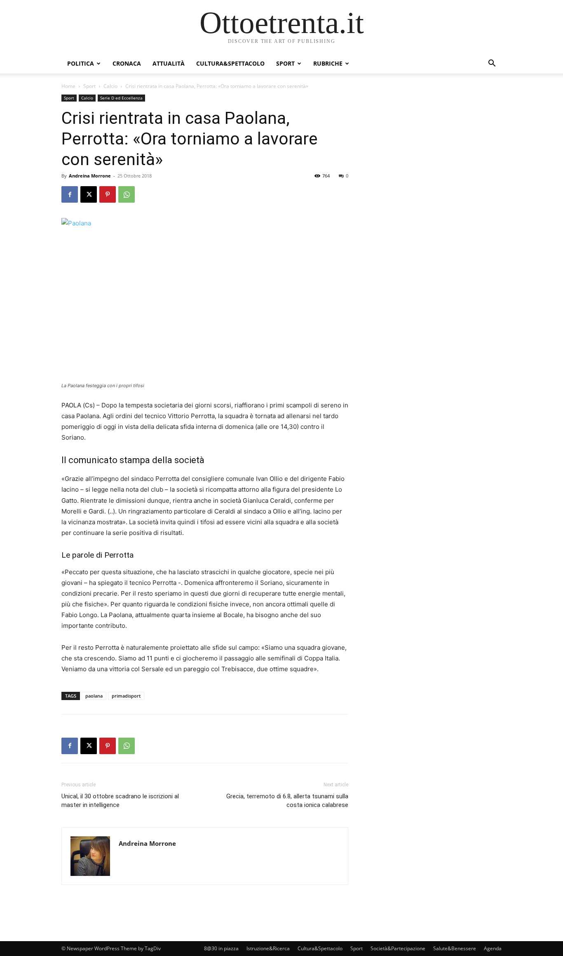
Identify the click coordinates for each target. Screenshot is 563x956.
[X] (88, 194)
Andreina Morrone (90, 176)
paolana (94, 696)
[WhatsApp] (126, 194)
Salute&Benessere (454, 948)
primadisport (126, 696)
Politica (80, 63)
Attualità (168, 63)
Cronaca (127, 63)
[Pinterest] (107, 194)
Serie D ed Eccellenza (121, 98)
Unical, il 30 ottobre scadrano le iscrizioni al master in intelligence (120, 801)
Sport (285, 63)
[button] (492, 64)
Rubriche (327, 63)
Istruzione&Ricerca (268, 948)
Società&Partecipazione (398, 948)
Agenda (493, 948)
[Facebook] (69, 194)
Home (68, 86)
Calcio (110, 86)
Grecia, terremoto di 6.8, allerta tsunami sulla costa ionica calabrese (287, 801)
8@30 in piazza (221, 948)
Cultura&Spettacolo (230, 63)
